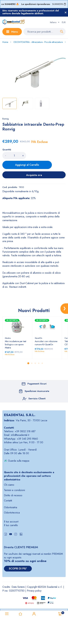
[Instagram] (15, 534)
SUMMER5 (57, 4)
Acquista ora (34, 175)
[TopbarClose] (65, 12)
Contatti (8, 500)
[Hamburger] (7, 614)
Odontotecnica (12, 512)
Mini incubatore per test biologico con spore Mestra (15, 344)
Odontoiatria (10, 507)
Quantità (6, 149)
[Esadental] (13, 22)
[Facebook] (5, 534)
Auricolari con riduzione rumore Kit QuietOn (46, 343)
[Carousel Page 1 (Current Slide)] (28, 363)
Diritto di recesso (13, 495)
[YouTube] (10, 534)
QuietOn (38, 338)
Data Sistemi (18, 587)
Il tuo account (11, 521)
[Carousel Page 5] (42, 363)
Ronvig (5, 118)
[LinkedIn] (21, 534)
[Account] (34, 614)
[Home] (20, 614)
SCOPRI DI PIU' (18, 568)
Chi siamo (9, 485)
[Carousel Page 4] (38, 363)
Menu (14, 32)
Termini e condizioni (14, 490)
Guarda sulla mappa (18, 461)
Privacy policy (34, 590)
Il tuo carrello (11, 525)
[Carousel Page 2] (31, 363)
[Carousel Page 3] (35, 363)
